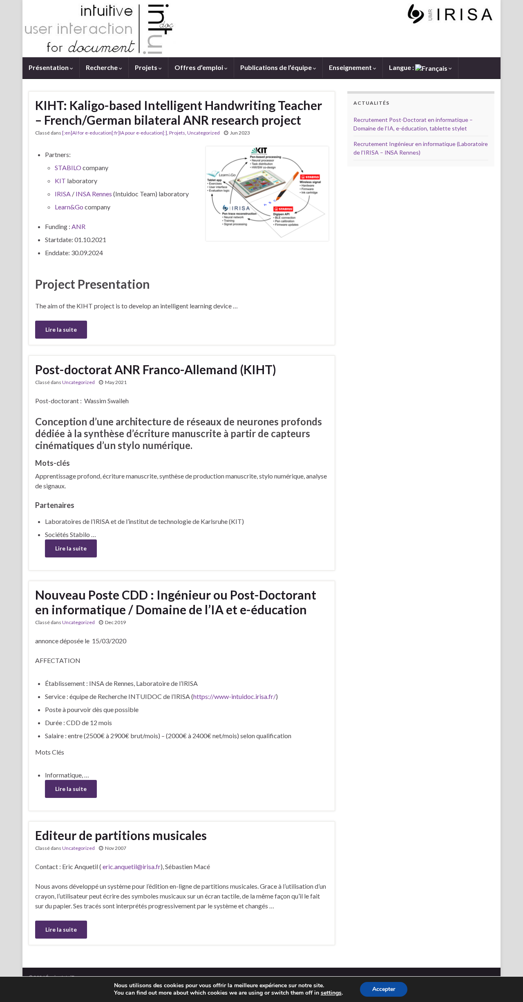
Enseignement (351, 67)
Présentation (49, 67)
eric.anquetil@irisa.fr (132, 866)
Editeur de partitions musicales (121, 835)
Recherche (102, 67)
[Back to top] (504, 983)
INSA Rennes (94, 194)
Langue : (402, 67)
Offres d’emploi (199, 67)
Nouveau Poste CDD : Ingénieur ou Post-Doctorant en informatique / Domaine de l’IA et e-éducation (175, 602)
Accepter (383, 989)
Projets (147, 67)
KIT (60, 180)
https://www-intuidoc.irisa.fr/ (234, 696)
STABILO (68, 167)
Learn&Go (69, 207)
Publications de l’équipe (276, 67)
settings (331, 993)
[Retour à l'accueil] (261, 28)
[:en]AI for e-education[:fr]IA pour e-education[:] (114, 133)
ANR (78, 226)
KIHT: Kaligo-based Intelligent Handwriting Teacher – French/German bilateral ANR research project (178, 112)
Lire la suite (61, 329)
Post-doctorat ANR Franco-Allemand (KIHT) (155, 369)
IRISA (63, 194)
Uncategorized (203, 133)
